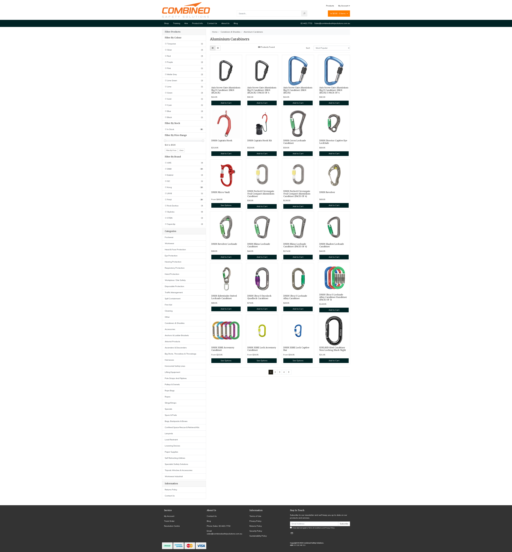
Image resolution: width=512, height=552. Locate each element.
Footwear (169, 237)
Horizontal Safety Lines (175, 366)
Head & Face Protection (175, 249)
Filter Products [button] (172, 32)
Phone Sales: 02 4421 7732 (218, 526)
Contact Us (212, 23)
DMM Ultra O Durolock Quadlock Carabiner (259, 297)
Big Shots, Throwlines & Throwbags (180, 354)
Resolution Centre (172, 526)
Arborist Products (172, 341)
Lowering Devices (172, 446)
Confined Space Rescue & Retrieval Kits (182, 427)
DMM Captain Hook (221, 140)
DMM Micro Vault (220, 192)
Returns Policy (171, 489)
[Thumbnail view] (212, 48)
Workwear (169, 243)
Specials (168, 409)
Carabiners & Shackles (175, 323)
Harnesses (169, 360)
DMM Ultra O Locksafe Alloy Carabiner (295, 297)
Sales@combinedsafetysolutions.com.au (332, 23)
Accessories (170, 329)
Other (167, 317)
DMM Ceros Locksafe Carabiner (294, 141)
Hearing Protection (173, 262)
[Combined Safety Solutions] (186, 10)
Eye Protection (171, 255)
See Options (226, 205)
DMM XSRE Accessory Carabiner (222, 348)
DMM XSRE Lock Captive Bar (296, 348)
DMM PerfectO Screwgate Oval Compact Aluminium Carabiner (260, 194)
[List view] (218, 48)
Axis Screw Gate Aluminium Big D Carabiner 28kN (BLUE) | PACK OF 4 (333, 90)
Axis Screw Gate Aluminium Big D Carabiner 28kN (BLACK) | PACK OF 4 (261, 90)
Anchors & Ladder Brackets (177, 335)
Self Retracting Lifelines (175, 458)
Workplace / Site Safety (175, 280)
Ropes (167, 397)
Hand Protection (172, 274)
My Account (343, 6)
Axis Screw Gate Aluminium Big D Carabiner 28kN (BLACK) (225, 90)
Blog (236, 23)
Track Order (169, 521)
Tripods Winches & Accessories (178, 470)
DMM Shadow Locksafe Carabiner (331, 245)
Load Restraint (171, 439)
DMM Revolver (327, 192)
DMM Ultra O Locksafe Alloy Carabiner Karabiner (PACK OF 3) (333, 297)
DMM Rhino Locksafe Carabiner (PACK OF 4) (295, 245)
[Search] (304, 13)
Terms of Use (255, 516)
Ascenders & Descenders (176, 347)
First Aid (168, 305)
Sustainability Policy (258, 536)
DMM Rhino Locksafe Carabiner (258, 245)
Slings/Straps (170, 403)
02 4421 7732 (306, 23)
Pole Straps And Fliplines (176, 378)
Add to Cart (226, 103)
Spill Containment (172, 298)
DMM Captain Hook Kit (259, 140)
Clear (181, 150)
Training (176, 23)
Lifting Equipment (172, 372)
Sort (308, 48)
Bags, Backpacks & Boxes (176, 421)
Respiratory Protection (175, 268)
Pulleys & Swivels (172, 384)
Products (330, 6)
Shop (166, 23)
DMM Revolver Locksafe (224, 244)
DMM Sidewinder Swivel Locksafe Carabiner (224, 297)
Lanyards (169, 433)
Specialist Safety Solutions (176, 464)
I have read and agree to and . (313, 528)
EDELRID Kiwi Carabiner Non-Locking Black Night (332, 348)
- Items (339, 13)
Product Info (197, 23)
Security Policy (255, 531)
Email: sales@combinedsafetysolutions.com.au (224, 532)
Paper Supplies (171, 452)
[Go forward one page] (288, 372)
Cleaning (169, 311)
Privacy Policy (255, 521)
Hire (186, 23)
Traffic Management (174, 292)
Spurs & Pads (171, 415)
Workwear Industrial (174, 476)
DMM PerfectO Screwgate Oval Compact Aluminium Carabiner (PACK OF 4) (296, 194)
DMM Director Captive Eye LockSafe (333, 141)
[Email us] (292, 533)
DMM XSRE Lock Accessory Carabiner (261, 348)
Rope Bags (170, 390)
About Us (225, 23)
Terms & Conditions (315, 528)
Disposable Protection (174, 286)
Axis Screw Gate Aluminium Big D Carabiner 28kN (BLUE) (297, 90)
